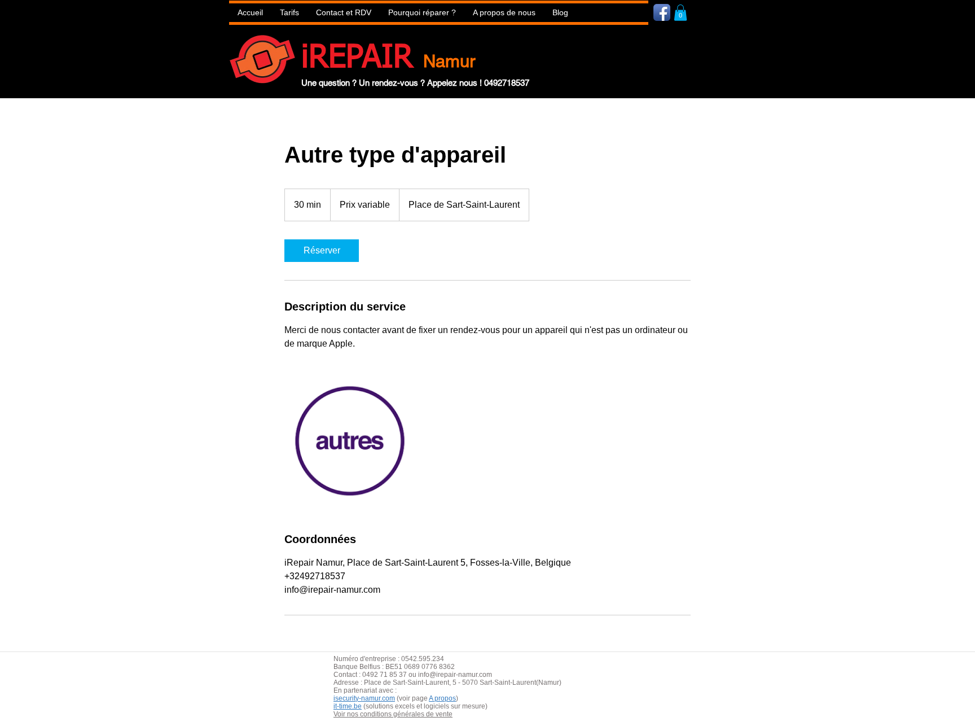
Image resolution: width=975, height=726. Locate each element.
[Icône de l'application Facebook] (661, 12)
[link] (321, 250)
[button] (422, 12)
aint (417, 682)
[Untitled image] (349, 440)
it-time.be (347, 706)
